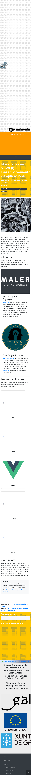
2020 (3, 188)
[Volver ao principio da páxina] (28, 772)
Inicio (5, 756)
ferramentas (23, 188)
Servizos (6, 764)
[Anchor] (13, 257)
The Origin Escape (8, 358)
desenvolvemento (15, 188)
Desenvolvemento (10, 767)
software (4, 191)
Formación (8, 773)
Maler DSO (6, 302)
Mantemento (9, 770)
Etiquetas (4, 185)
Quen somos (7, 760)
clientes (7, 188)
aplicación (6, 370)
